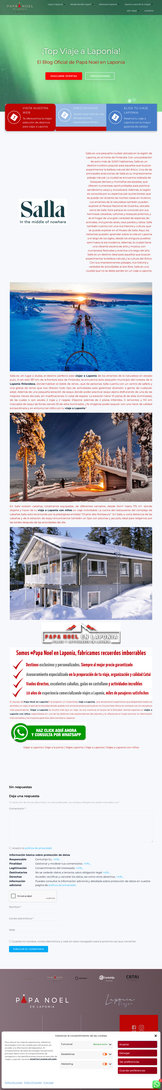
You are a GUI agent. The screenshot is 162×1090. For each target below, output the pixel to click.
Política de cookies (13, 1082)
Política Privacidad (33, 1082)
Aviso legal (48, 1082)
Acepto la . (32, 848)
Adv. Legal (132, 10)
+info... (57, 859)
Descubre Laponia (108, 4)
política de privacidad (38, 848)
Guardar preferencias (132, 1070)
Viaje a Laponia (55, 4)
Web (12, 929)
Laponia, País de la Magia (138, 4)
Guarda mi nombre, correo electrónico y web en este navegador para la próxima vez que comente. (74, 941)
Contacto (148, 10)
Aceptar (124, 1044)
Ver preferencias (129, 1061)
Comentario (17, 808)
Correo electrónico (21, 918)
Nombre (15, 906)
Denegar (124, 1053)
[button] (155, 1035)
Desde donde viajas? (80, 4)
